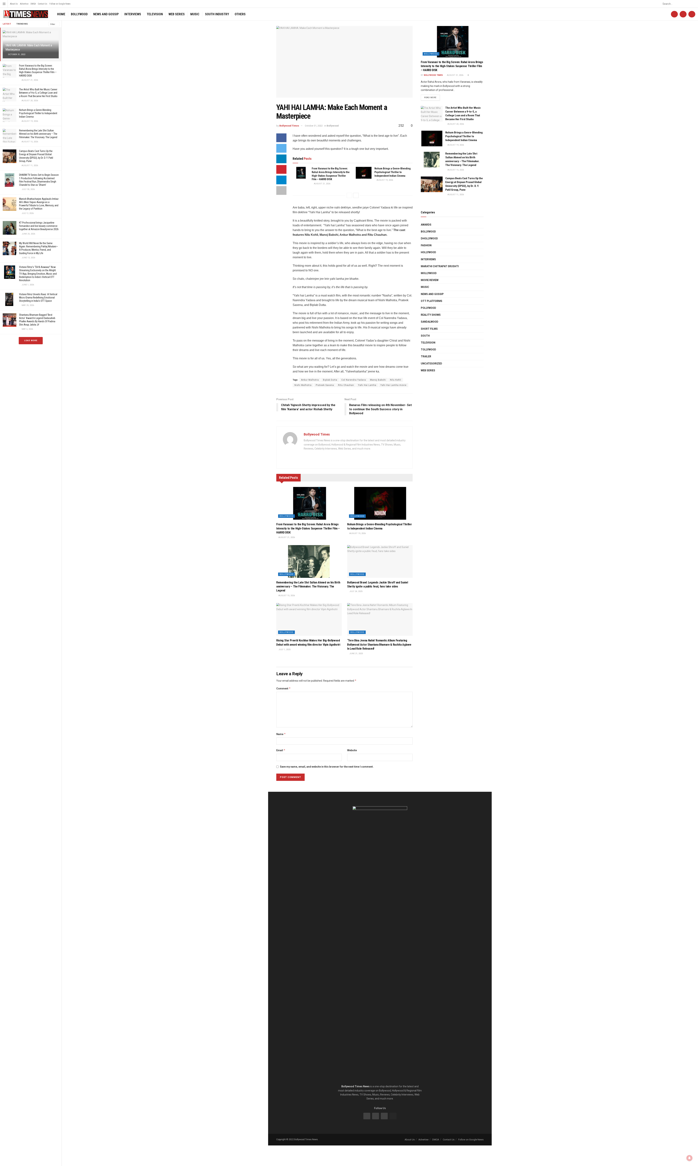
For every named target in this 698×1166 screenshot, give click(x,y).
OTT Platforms (431, 301)
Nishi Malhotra (303, 385)
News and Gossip (106, 14)
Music (194, 14)
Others (240, 14)
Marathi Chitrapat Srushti (440, 266)
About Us (14, 4)
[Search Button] (693, 4)
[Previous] (349, 195)
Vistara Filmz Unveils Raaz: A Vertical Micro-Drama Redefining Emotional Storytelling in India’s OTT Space (38, 297)
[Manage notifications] (689, 1158)
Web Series (177, 14)
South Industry (217, 14)
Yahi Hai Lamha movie (393, 385)
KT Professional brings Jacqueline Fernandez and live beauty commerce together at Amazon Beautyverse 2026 (39, 226)
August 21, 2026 (321, 183)
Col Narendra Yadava (353, 380)
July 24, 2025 (355, 591)
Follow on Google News (60, 4)
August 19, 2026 (384, 180)
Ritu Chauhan (346, 385)
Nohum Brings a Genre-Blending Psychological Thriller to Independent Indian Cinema (38, 113)
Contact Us (42, 4)
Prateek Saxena (325, 385)
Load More (30, 340)
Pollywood (428, 307)
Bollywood (79, 14)
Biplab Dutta (330, 380)
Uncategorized (431, 363)
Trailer (426, 356)
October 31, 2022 (314, 125)
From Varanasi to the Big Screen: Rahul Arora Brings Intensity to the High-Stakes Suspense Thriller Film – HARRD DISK (308, 528)
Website (352, 750)
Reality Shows (431, 314)
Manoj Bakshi (378, 380)
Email (280, 750)
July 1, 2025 (284, 649)
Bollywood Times (289, 125)
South (425, 335)
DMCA (33, 4)
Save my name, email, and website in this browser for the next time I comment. (327, 766)
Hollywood (428, 252)
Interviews (132, 14)
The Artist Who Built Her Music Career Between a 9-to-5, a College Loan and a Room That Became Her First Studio (38, 92)
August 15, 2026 (286, 595)
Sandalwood (429, 321)
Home (61, 14)
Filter (52, 24)
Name (281, 734)
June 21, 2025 (356, 653)
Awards (426, 224)
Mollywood (429, 273)
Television (155, 14)
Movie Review (429, 280)
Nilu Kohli (395, 380)
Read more (430, 97)
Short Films (429, 328)
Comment (283, 688)
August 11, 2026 (455, 194)
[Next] (356, 195)
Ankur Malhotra (310, 380)
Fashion (426, 245)
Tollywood (428, 349)
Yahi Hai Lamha (367, 385)
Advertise (24, 4)
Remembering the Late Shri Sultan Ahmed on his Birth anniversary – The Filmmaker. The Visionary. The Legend (38, 134)
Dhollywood (429, 238)
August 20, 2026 (455, 124)
